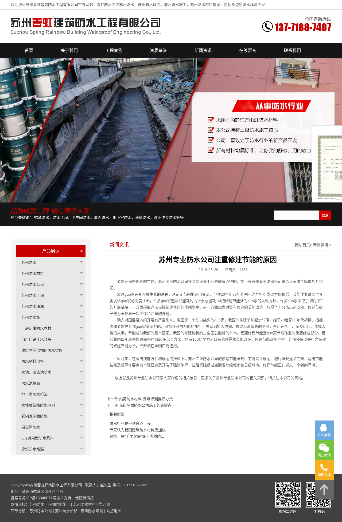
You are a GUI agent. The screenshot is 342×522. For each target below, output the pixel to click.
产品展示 (50, 251)
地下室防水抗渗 (34, 394)
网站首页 (302, 245)
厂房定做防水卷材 (36, 328)
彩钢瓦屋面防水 (34, 416)
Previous (4, 130)
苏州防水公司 (32, 285)
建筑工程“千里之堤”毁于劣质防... (137, 436)
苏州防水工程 (32, 296)
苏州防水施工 (32, 318)
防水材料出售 (32, 361)
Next (336, 130)
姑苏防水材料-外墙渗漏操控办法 (146, 399)
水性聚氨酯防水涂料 (38, 405)
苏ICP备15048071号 (39, 498)
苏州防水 (28, 263)
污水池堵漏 (30, 383)
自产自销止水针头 (36, 339)
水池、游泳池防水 (36, 372)
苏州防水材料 (32, 274)
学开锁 (104, 504)
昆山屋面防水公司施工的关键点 (145, 405)
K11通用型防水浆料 (37, 438)
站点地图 (113, 511)
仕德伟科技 (84, 498)
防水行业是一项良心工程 (130, 423)
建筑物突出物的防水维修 (42, 350)
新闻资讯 (320, 245)
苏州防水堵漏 (32, 307)
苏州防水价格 (66, 511)
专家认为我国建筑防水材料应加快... (139, 430)
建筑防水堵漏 (32, 449)
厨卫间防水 (30, 427)
